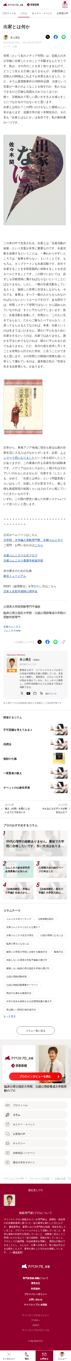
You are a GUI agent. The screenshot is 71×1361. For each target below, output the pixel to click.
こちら (39, 545)
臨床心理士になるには (17, 943)
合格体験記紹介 (46, 918)
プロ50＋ (35, 1320)
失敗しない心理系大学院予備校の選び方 (26, 959)
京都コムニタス (12, 626)
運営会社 (35, 1283)
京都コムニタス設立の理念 (20, 935)
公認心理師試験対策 (16, 976)
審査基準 (17, 1252)
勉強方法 (58, 951)
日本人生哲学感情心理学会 (20, 591)
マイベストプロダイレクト (35, 1315)
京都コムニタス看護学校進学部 (23, 560)
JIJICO (35, 1325)
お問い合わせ (35, 1299)
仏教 (14, 46)
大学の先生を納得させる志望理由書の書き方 (29, 1001)
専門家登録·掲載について (35, 1278)
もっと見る (9, 1016)
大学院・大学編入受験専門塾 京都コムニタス (33, 540)
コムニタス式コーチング (18, 918)
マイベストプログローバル (35, 1330)
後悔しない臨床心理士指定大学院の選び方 (27, 968)
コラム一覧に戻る (35, 1030)
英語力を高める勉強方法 (18, 992)
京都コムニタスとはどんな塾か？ (23, 926)
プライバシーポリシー (35, 1294)
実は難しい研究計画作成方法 (21, 1009)
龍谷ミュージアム (14, 576)
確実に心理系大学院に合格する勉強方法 (26, 951)
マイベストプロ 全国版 (35, 1304)
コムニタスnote (11, 630)
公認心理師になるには (51, 935)
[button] (51, 693)
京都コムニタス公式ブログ (20, 555)
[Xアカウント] (22, 693)
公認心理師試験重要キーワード (22, 984)
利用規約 (35, 1288)
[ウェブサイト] (35, 693)
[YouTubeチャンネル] (28, 693)
